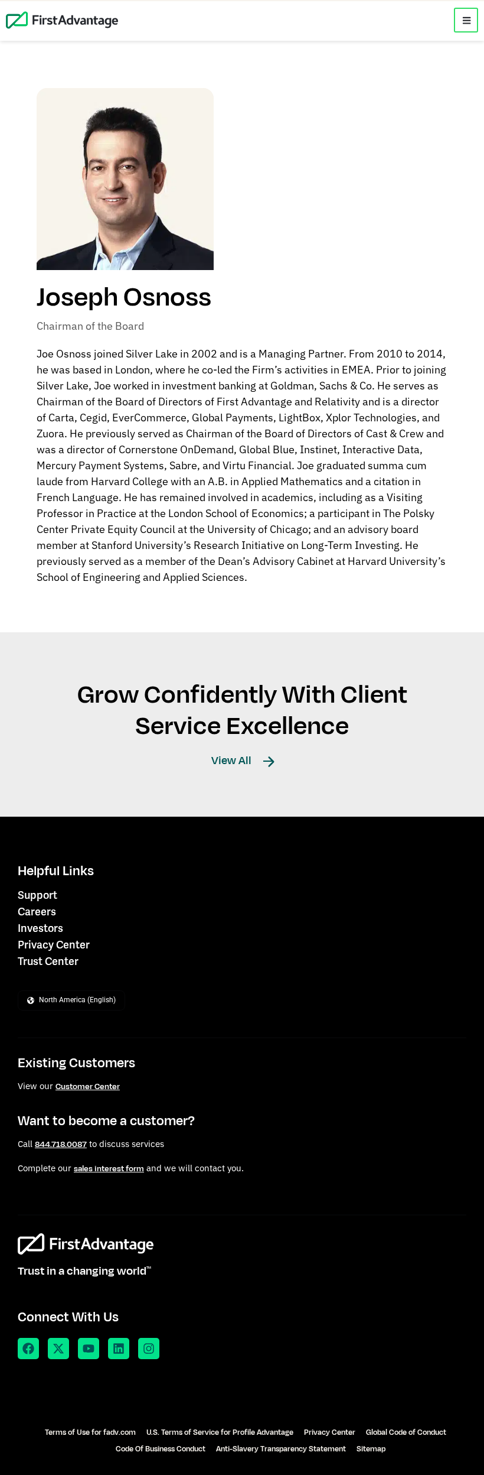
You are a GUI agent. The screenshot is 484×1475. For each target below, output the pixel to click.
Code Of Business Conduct (160, 1449)
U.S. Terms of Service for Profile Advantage (219, 1432)
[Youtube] (88, 1348)
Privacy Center (54, 944)
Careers (37, 911)
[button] (466, 20)
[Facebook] (28, 1348)
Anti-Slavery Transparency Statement (281, 1449)
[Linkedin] (118, 1348)
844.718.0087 (61, 1144)
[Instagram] (148, 1348)
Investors (40, 928)
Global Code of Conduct (406, 1432)
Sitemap (371, 1449)
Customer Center (87, 1086)
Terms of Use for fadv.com (90, 1432)
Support (37, 895)
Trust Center (48, 961)
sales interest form (109, 1168)
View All (232, 760)
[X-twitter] (58, 1348)
